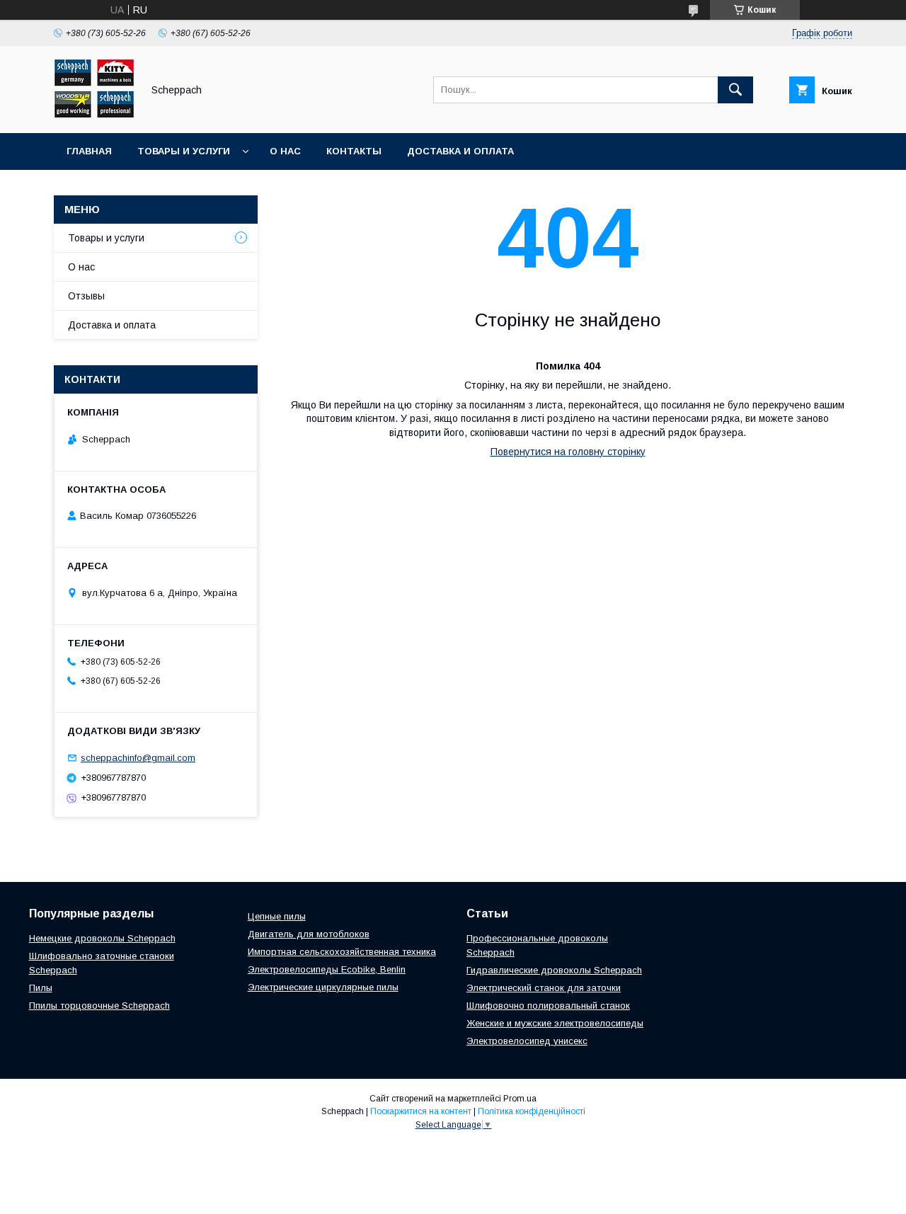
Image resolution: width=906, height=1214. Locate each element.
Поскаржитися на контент (420, 1111)
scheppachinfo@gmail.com (138, 757)
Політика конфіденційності (531, 1111)
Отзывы (86, 296)
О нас (285, 151)
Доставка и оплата (460, 151)
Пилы (40, 988)
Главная (89, 151)
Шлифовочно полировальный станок (548, 1005)
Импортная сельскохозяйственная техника (342, 951)
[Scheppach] (94, 114)
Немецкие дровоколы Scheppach (102, 938)
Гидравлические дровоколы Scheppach (554, 970)
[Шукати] (735, 89)
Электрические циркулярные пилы (323, 987)
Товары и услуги (183, 151)
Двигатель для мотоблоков (308, 934)
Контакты (354, 151)
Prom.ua (520, 1099)
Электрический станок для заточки (543, 988)
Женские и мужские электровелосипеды (554, 1023)
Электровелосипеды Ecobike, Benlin (327, 969)
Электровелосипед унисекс (526, 1041)
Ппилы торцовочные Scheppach (99, 1005)
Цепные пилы (277, 916)
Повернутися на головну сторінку (568, 451)
